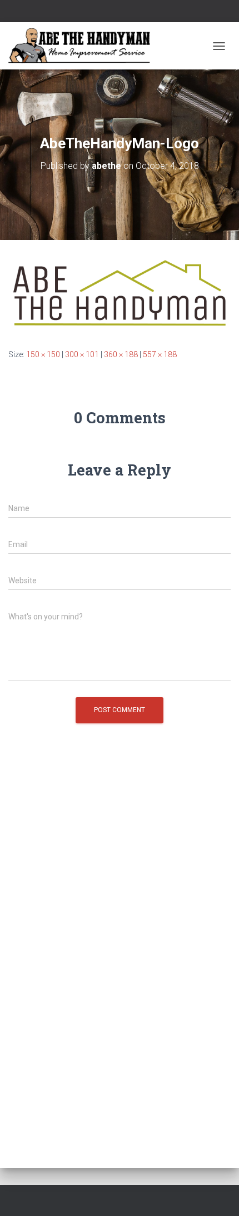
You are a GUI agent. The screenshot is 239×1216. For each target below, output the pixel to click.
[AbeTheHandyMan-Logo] (119, 293)
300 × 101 (82, 354)
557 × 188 (160, 354)
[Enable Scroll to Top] (217, 1194)
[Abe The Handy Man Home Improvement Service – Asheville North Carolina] (83, 46)
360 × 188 (121, 354)
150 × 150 (43, 354)
